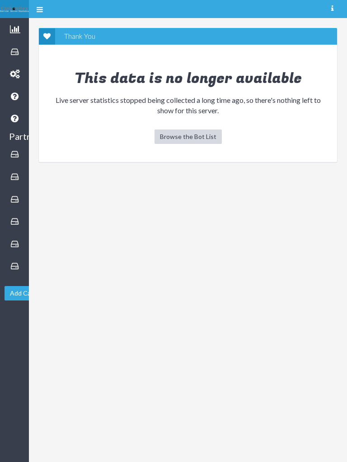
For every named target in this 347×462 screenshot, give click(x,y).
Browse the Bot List (188, 136)
